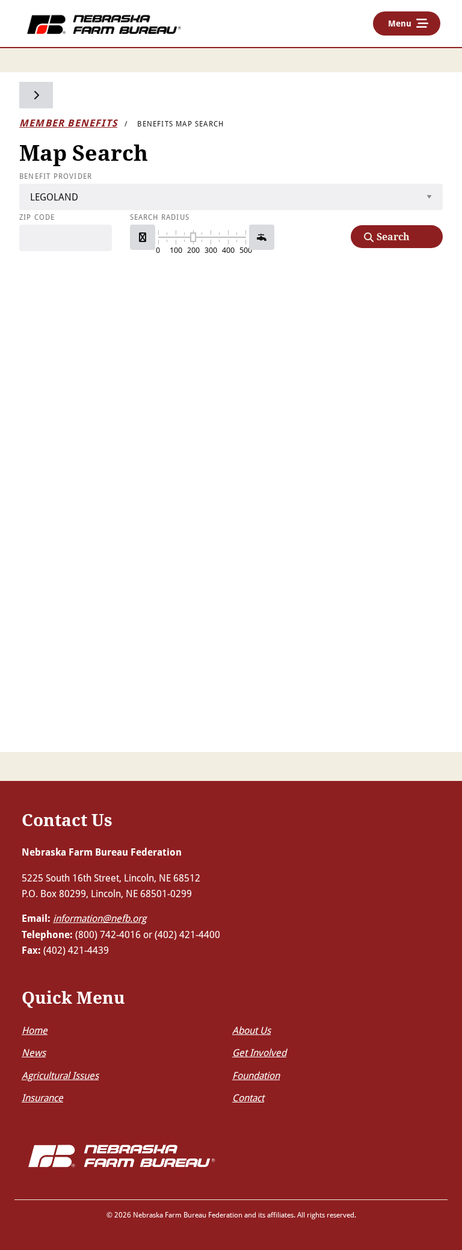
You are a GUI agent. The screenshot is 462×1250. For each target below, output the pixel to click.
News (34, 1052)
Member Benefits (68, 122)
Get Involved (259, 1052)
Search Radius (160, 216)
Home (35, 1030)
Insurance (42, 1097)
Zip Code (37, 216)
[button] (142, 237)
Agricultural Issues (60, 1075)
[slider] (193, 237)
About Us (251, 1030)
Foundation (256, 1075)
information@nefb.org (99, 918)
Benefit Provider (55, 175)
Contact (248, 1097)
